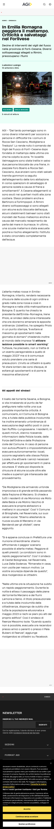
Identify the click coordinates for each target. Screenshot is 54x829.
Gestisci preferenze (27, 824)
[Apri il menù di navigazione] (4, 4)
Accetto (27, 809)
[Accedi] (50, 4)
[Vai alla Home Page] (27, 4)
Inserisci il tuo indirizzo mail (18, 719)
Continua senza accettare (27, 816)
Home (4, 20)
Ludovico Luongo (11, 65)
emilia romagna (21, 110)
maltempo (7, 110)
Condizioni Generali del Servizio (26, 733)
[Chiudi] (51, 763)
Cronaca (12, 20)
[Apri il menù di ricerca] (44, 4)
